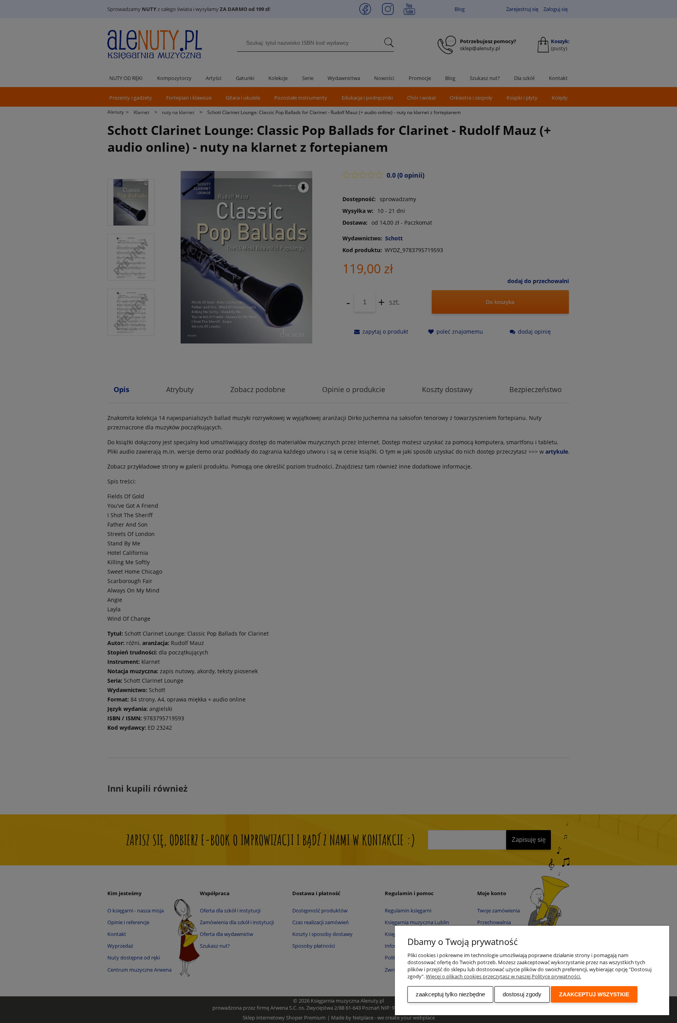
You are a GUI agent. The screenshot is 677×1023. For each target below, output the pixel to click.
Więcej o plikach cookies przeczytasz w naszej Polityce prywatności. (503, 976)
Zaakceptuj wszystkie (594, 994)
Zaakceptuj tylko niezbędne (450, 994)
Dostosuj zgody (522, 994)
